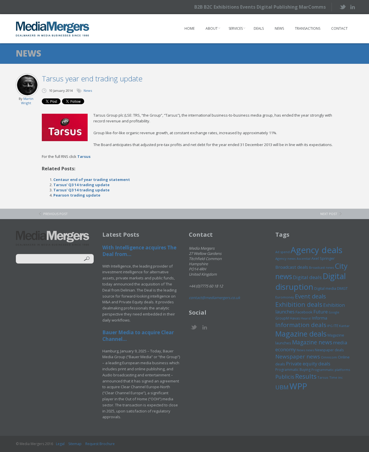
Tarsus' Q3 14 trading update (81, 190)
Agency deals (316, 250)
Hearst (306, 318)
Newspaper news (297, 356)
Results (306, 376)
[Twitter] (342, 7)
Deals (259, 28)
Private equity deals (308, 363)
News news (305, 350)
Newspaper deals (329, 350)
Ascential (303, 258)
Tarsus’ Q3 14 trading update (81, 184)
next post (328, 214)
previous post (55, 214)
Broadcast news (321, 267)
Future (320, 312)
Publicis (284, 376)
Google (334, 312)
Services (236, 28)
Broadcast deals (291, 267)
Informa (319, 318)
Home (189, 28)
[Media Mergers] (52, 28)
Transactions (307, 28)
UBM (282, 387)
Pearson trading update (76, 195)
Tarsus (84, 156)
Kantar (344, 326)
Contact (339, 28)
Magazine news (312, 342)
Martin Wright (27, 100)
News (279, 28)
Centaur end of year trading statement (91, 179)
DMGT (342, 288)
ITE (336, 325)
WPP (298, 386)
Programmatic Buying (292, 369)
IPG (330, 326)
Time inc (336, 377)
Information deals (300, 325)
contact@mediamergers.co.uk (214, 297)
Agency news (285, 258)
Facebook (303, 312)
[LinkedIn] (352, 6)
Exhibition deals (298, 304)
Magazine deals (301, 334)
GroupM (282, 318)
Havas (295, 318)
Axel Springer (323, 258)
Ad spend (282, 252)
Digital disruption (310, 281)
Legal (60, 443)
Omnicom (329, 357)
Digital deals (307, 277)
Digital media (325, 288)
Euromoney (284, 297)
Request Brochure (100, 443)
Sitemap (75, 443)
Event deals (310, 296)
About (212, 28)
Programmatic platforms (330, 369)
